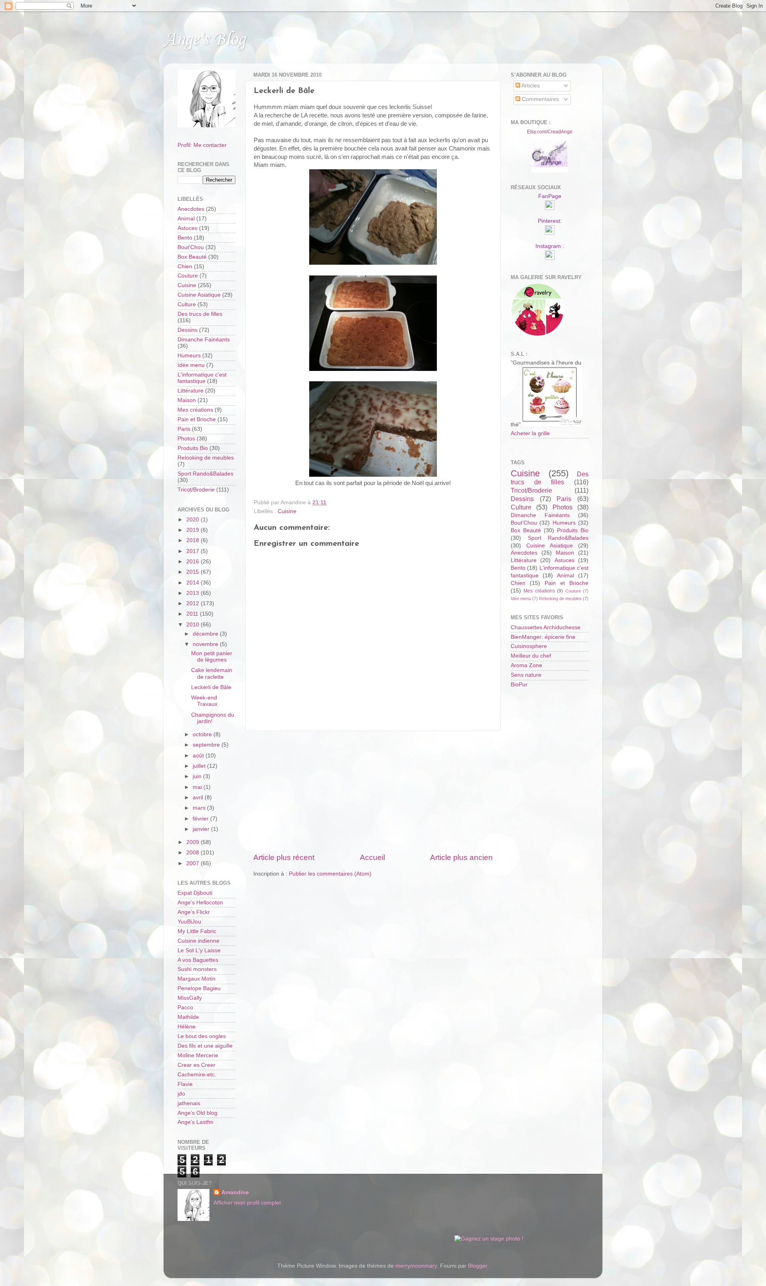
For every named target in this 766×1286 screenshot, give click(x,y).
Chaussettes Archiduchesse (545, 627)
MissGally (190, 998)
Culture (187, 304)
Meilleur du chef (531, 656)
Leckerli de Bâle (211, 687)
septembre (207, 745)
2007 (193, 863)
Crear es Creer (196, 1065)
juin (198, 776)
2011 (193, 614)
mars (200, 808)
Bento (185, 238)
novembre (206, 644)
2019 (193, 530)
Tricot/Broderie (196, 490)
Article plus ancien (461, 857)
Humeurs (189, 356)
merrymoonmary (416, 1266)
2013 (193, 593)
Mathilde (188, 1017)
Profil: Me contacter (202, 145)
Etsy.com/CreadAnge (550, 132)
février (201, 819)
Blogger (477, 1266)
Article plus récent (283, 857)
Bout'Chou (191, 247)
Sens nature (526, 675)
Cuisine (287, 511)
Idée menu (191, 365)
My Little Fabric (197, 931)
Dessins (187, 330)
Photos (186, 439)
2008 (193, 853)
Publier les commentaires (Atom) (330, 874)
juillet (200, 766)
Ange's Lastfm (195, 1122)
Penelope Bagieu (199, 988)
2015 (193, 572)
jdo (181, 1094)
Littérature (190, 391)
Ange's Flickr (194, 912)
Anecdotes (191, 209)
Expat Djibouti (195, 893)
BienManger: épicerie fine (543, 637)
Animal (186, 219)
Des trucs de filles (200, 314)
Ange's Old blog (197, 1113)
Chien (185, 266)
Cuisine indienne (198, 941)
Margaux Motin (196, 979)
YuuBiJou (189, 922)
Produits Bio (193, 448)
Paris (184, 429)
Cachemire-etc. (197, 1075)
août (199, 756)
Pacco (185, 1008)
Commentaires (539, 99)
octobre (203, 734)
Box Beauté (192, 257)
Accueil (372, 857)
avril (199, 798)
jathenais (189, 1103)
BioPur (519, 685)
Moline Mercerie (198, 1055)
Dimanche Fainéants (204, 340)
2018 (193, 540)
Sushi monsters (197, 969)
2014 (193, 583)
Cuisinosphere (529, 646)
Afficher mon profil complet (247, 1203)
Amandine (235, 1192)
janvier (202, 829)
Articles (530, 86)
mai (198, 787)
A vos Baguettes (198, 960)
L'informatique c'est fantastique (202, 378)
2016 (193, 562)
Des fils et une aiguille (205, 1046)
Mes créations (195, 410)
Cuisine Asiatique (199, 295)
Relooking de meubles (206, 458)
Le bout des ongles (202, 1036)
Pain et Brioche (197, 419)
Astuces (187, 228)
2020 (193, 520)
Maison (187, 400)
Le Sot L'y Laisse (199, 950)
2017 (193, 551)
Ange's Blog (204, 40)
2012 (193, 603)
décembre (206, 634)
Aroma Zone (526, 665)
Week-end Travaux (204, 701)
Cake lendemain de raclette (211, 673)
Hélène (186, 1027)
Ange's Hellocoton (200, 903)
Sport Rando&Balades (205, 474)
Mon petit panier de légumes (211, 656)
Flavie (185, 1084)
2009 (193, 842)
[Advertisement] (373, 792)
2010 (193, 625)
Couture (188, 276)
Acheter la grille (530, 433)
